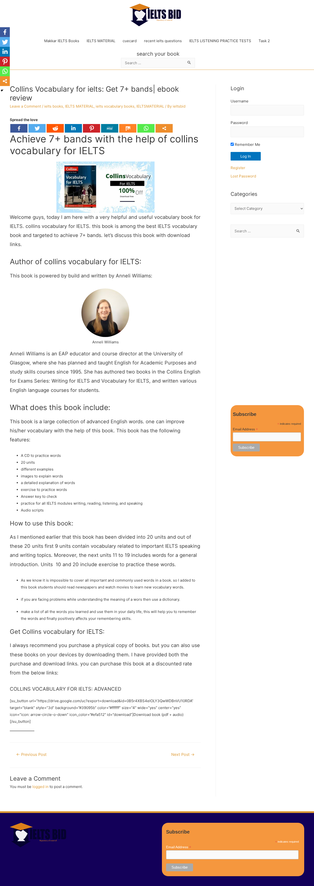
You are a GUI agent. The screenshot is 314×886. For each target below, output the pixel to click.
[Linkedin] (73, 128)
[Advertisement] (267, 321)
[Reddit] (55, 128)
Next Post (183, 754)
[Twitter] (37, 128)
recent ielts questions (163, 40)
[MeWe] (109, 128)
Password (239, 122)
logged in (40, 786)
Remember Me (247, 144)
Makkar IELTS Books (61, 40)
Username (240, 101)
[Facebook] (18, 128)
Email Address (245, 429)
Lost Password (243, 176)
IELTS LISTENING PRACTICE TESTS (220, 40)
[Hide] (2, 90)
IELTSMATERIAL (150, 106)
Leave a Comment (25, 106)
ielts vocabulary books (115, 106)
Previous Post (31, 754)
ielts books (53, 106)
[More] (164, 128)
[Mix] (127, 128)
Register (238, 167)
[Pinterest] (91, 128)
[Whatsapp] (146, 128)
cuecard (130, 40)
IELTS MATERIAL (101, 40)
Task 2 (264, 40)
